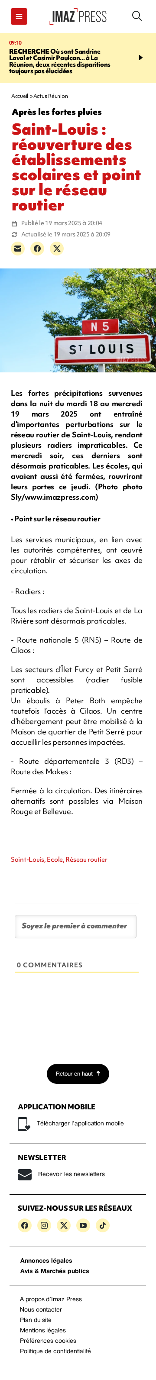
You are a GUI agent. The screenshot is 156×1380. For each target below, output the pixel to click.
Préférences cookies (48, 1341)
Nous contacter (41, 1310)
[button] (19, 16)
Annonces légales (46, 1261)
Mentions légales (43, 1331)
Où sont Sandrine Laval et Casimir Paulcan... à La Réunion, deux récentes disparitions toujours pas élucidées (59, 61)
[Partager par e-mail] (18, 248)
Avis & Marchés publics (54, 1271)
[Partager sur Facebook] (37, 248)
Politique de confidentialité (55, 1351)
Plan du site (36, 1320)
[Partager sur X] (57, 248)
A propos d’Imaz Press (51, 1299)
